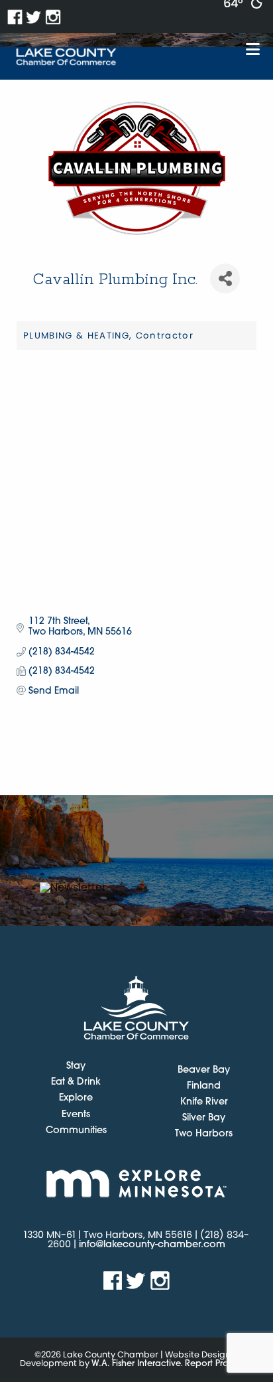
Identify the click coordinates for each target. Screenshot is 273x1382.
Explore (76, 1098)
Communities (76, 1131)
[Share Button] (225, 278)
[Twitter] (34, 17)
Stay (75, 1066)
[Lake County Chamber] (66, 57)
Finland (204, 1086)
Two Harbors (204, 1134)
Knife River (204, 1102)
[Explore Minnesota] (136, 1183)
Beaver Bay (204, 1070)
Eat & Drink (76, 1082)
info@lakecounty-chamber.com (152, 1245)
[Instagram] (53, 17)
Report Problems (219, 1363)
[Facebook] (15, 17)
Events (76, 1115)
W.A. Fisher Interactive (136, 1363)
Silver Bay (203, 1118)
